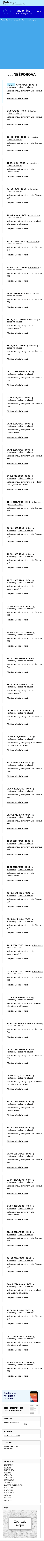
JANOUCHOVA (9, 1478)
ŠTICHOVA (8, 1475)
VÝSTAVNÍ (7, 1473)
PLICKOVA (7, 1468)
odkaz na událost (25, 87)
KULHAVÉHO (8, 1483)
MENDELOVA (8, 1488)
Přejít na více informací (17, 98)
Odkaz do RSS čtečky (12, 1435)
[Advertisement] (22, 44)
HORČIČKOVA (9, 1480)
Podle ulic (4, 20)
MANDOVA (8, 1500)
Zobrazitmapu (20, 1523)
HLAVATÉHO (8, 1490)
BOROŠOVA (8, 1498)
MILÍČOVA (7, 1495)
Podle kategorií (14, 20)
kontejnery (34, 111)
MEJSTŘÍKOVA (9, 1493)
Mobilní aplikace (9, 2)
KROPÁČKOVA (9, 1470)
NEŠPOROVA (8, 1465)
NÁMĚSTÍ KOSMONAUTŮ (13, 1485)
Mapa (23, 20)
